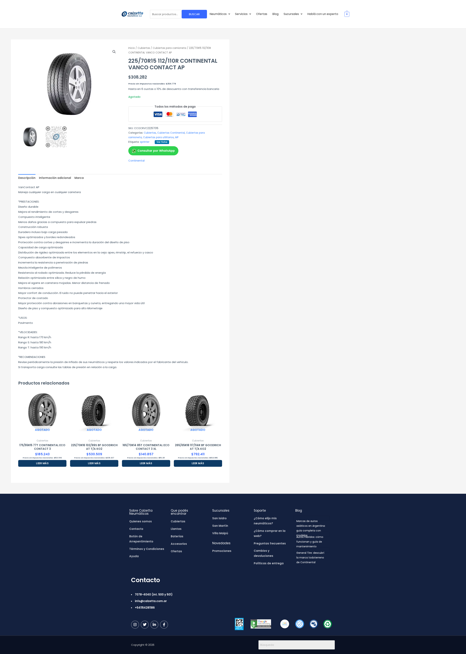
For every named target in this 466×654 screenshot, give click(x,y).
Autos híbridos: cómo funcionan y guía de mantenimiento (309, 541)
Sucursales (291, 14)
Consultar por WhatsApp (156, 151)
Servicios (241, 14)
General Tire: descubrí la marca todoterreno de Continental (310, 557)
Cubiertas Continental (171, 133)
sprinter (144, 142)
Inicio (131, 48)
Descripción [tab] (26, 178)
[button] (220, 14)
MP (177, 137)
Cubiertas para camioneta (169, 48)
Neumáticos (218, 14)
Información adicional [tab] (55, 178)
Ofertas (261, 14)
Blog (275, 14)
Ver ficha (162, 141)
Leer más (42, 463)
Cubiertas (144, 48)
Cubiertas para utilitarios (158, 137)
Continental (136, 160)
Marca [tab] (79, 178)
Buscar (194, 14)
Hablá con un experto (322, 14)
